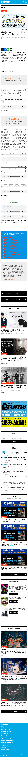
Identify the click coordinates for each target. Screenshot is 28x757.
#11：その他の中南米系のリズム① (12, 253)
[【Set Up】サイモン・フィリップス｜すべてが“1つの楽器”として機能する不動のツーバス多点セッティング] (14, 639)
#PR (2, 362)
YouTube (12, 279)
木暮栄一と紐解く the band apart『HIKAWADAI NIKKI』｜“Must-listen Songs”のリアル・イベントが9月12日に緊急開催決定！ (15, 459)
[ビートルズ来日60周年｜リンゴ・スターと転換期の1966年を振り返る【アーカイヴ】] (14, 375)
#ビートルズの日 (10, 389)
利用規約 (3, 727)
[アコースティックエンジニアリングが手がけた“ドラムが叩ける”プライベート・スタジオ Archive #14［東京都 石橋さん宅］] (14, 346)
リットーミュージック (6, 745)
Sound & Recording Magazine (7, 740)
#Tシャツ (13, 333)
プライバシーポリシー (6, 729)
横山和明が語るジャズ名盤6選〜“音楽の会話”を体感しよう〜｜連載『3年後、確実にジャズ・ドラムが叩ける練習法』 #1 (14, 568)
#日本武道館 (11, 390)
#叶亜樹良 (18, 333)
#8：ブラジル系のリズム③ (10, 248)
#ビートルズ (3, 389)
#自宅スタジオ (23, 362)
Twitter (8, 279)
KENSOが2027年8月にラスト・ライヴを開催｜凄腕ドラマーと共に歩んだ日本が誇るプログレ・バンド (14, 482)
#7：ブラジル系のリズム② (10, 247)
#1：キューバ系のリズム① (10, 238)
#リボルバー (17, 389)
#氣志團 (22, 333)
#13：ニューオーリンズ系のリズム (12, 256)
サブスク (19, 521)
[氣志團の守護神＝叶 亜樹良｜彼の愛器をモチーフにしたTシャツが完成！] (14, 319)
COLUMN (10, 382)
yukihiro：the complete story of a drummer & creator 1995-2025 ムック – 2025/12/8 (17, 609)
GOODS (3, 327)
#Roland (5, 333)
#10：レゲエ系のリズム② (10, 251)
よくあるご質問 (4, 724)
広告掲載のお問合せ (5, 749)
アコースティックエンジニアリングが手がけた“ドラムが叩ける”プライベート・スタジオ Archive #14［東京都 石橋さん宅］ (13, 358)
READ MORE (14, 575)
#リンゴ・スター (4, 390)
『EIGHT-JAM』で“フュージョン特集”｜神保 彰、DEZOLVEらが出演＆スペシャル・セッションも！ (13, 472)
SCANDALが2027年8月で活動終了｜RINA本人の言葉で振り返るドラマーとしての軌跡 (15, 452)
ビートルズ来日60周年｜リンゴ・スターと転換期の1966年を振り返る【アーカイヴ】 (13, 386)
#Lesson (2, 37)
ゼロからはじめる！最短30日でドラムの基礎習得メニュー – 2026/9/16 (17, 597)
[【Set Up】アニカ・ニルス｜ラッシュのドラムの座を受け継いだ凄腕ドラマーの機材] (14, 692)
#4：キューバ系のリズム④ (10, 242)
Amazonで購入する (14, 594)
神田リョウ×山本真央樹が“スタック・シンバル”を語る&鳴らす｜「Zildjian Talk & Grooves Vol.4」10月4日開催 (15, 466)
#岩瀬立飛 (23, 37)
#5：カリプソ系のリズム (10, 244)
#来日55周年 (17, 390)
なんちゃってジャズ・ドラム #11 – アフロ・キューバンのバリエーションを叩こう (15, 293)
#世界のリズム (17, 37)
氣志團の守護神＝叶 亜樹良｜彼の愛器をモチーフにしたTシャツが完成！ (13, 330)
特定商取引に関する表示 (6, 731)
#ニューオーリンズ (9, 37)
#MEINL (2, 333)
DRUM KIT (4, 647)
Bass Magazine (4, 735)
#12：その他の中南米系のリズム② (12, 254)
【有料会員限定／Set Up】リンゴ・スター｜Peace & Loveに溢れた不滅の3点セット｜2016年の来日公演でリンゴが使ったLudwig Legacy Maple (14, 678)
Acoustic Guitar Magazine (7, 742)
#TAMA (9, 333)
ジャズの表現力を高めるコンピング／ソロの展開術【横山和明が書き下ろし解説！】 (13, 520)
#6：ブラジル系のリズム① (10, 245)
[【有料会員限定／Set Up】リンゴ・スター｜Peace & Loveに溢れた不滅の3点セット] (14, 666)
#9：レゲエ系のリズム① (10, 250)
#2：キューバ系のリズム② (10, 239)
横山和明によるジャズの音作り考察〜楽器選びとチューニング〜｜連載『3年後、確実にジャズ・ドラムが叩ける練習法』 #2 (14, 544)
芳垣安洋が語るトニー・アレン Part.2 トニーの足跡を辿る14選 (14, 299)
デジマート (3, 747)
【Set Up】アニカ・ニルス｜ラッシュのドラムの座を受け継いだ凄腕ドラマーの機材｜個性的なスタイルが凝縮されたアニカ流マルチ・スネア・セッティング (13, 704)
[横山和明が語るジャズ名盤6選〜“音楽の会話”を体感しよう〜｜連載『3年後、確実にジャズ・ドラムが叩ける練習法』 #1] (14, 557)
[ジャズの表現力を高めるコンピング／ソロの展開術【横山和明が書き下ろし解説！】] (14, 509)
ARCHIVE (4, 354)
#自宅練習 (3, 38)
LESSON (4, 11)
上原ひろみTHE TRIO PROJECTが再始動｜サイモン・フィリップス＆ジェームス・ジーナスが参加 (14, 488)
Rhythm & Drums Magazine (7, 738)
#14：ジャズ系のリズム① (10, 257)
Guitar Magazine (4, 733)
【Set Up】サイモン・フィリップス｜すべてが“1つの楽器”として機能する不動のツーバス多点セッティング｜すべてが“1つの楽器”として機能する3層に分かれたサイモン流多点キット (14, 651)
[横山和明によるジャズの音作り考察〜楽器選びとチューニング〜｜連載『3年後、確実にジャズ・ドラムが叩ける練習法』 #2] (14, 532)
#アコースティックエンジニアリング (11, 362)
